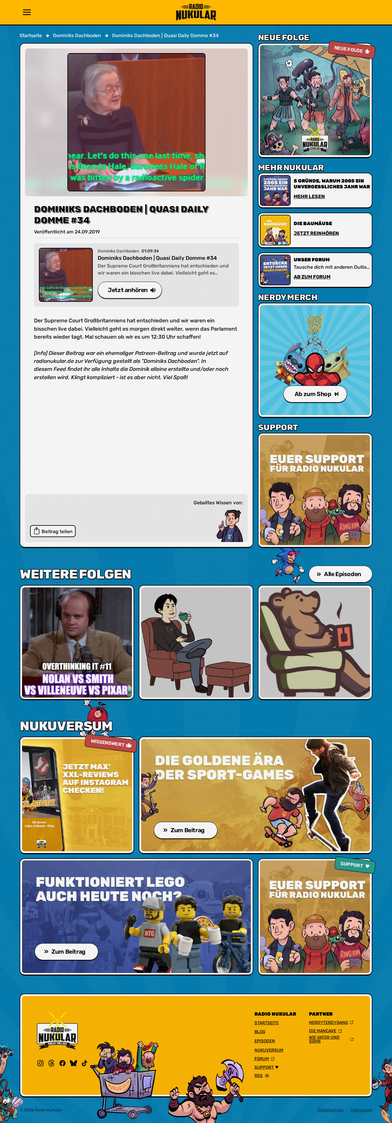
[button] (27, 12)
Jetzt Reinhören (316, 233)
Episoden (264, 1040)
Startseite (266, 1022)
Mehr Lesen (309, 196)
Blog (259, 1031)
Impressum (361, 1109)
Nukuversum (268, 1050)
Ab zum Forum (312, 277)
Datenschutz (330, 1109)
